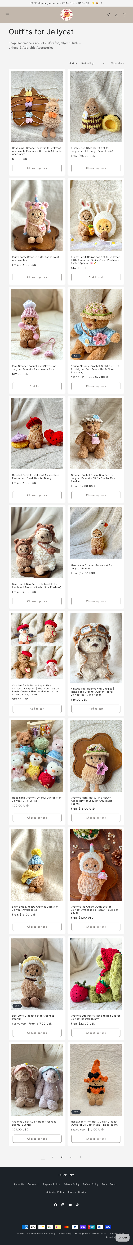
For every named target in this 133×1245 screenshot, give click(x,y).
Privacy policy (81, 1233)
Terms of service (98, 1233)
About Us (19, 1184)
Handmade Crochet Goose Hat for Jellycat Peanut (91, 567)
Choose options (37, 168)
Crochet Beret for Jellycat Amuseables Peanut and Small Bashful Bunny (35, 477)
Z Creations (30, 1233)
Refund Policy (90, 1184)
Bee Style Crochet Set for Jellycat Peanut (33, 1017)
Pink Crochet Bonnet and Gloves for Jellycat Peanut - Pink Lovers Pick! (34, 368)
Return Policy (109, 1184)
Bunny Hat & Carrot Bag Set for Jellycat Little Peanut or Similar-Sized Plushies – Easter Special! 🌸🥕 (95, 260)
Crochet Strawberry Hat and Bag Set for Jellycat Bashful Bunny (95, 1017)
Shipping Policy (55, 1192)
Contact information (115, 1237)
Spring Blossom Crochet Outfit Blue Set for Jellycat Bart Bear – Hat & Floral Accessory (95, 369)
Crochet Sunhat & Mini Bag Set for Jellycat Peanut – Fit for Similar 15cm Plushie (93, 478)
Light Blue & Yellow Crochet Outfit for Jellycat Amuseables (35, 908)
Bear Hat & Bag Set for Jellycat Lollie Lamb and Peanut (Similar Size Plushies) (36, 586)
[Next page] (90, 1157)
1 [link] (43, 1157)
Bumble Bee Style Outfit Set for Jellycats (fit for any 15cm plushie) (92, 149)
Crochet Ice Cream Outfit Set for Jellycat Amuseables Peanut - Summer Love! (94, 909)
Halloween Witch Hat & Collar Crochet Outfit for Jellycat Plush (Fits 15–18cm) (94, 1123)
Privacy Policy (71, 1184)
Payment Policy (51, 1184)
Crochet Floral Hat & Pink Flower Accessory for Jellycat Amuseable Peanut (91, 800)
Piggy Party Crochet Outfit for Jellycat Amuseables (35, 259)
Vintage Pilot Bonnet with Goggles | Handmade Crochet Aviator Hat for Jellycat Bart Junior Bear (92, 691)
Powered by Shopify (46, 1233)
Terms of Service (77, 1192)
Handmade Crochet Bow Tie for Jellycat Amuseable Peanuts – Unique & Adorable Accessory (36, 151)
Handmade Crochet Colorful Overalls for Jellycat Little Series (36, 799)
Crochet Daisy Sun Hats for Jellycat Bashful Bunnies (34, 1123)
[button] (7, 14)
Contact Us (34, 1184)
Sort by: (73, 63)
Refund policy (65, 1233)
